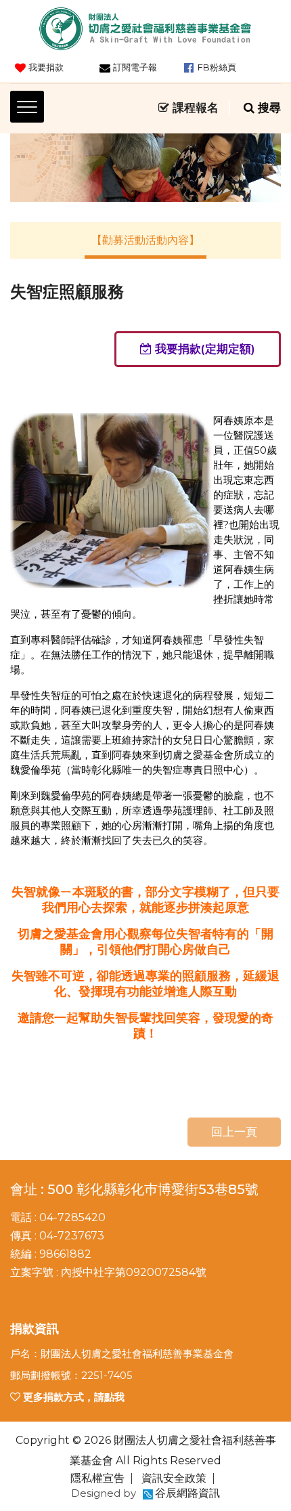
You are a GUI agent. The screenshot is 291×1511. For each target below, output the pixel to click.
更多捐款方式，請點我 (72, 1396)
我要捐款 (46, 67)
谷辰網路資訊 (187, 1493)
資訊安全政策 (173, 1478)
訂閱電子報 (135, 67)
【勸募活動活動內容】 (145, 240)
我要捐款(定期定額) (203, 349)
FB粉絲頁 (217, 67)
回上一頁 (234, 1131)
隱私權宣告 (97, 1478)
